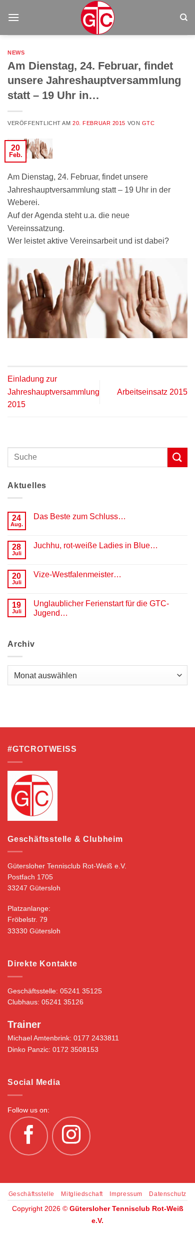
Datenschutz (167, 1193)
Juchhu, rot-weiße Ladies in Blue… (96, 545)
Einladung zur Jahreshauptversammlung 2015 (54, 392)
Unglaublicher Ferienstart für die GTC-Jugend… (101, 608)
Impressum (126, 1193)
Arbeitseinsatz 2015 (152, 392)
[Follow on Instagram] (71, 1135)
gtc (148, 123)
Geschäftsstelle (31, 1193)
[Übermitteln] (178, 457)
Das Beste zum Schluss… (80, 516)
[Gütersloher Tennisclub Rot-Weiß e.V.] (98, 17)
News (16, 53)
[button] (14, 17)
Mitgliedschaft (82, 1193)
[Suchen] (184, 17)
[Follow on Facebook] (29, 1135)
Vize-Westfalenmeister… (78, 574)
